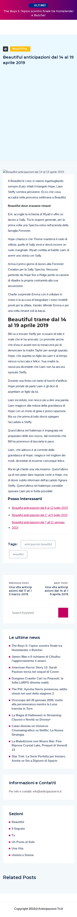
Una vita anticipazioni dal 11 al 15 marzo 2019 (20, 590)
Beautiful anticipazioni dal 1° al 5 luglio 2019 (39, 515)
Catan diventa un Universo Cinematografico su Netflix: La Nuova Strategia (37, 730)
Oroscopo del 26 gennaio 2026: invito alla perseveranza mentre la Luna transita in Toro (37, 704)
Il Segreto (18, 828)
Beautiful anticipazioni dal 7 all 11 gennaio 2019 (38, 525)
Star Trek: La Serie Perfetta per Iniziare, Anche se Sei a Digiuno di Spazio (39, 758)
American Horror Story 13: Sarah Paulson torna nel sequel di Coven (35, 669)
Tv (13, 835)
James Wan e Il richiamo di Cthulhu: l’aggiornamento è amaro (36, 659)
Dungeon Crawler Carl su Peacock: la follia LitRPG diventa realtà (37, 680)
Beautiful (20, 48)
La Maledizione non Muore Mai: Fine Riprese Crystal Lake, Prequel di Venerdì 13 (39, 746)
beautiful (18, 554)
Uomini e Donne (23, 855)
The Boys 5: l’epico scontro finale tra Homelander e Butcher (38, 13)
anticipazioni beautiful (38, 544)
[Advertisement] (38, 108)
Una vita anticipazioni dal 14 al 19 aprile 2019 (56, 590)
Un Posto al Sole (23, 842)
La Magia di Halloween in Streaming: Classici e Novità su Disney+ (37, 717)
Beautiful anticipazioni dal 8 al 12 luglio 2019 (40, 507)
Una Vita (17, 848)
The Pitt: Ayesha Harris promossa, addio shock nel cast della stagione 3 (39, 691)
